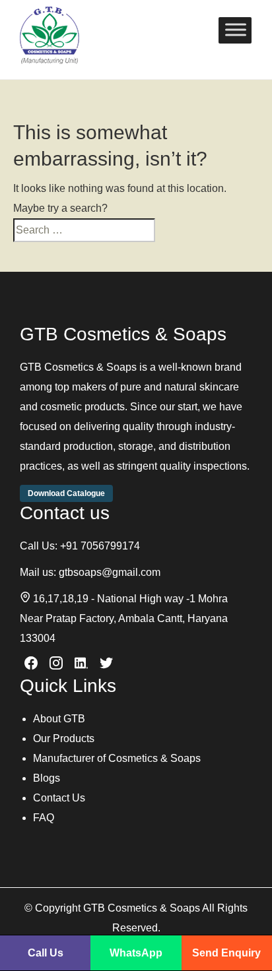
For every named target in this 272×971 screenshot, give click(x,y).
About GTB (59, 718)
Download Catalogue (66, 493)
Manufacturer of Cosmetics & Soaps (117, 758)
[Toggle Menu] (235, 35)
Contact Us (59, 797)
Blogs (46, 778)
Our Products (63, 738)
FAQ (43, 817)
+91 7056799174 (100, 545)
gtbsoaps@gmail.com (109, 572)
